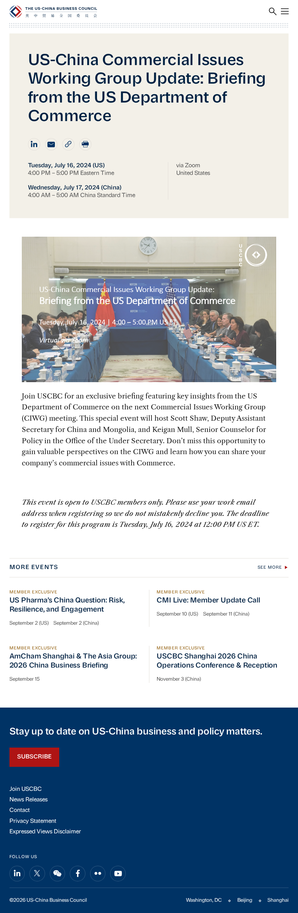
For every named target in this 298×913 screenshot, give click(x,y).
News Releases (28, 800)
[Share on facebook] (77, 873)
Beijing (244, 900)
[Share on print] (85, 144)
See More (270, 567)
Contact (19, 810)
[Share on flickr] (98, 873)
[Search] (273, 11)
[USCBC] (53, 11)
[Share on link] (68, 144)
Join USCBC (25, 789)
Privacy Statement (32, 821)
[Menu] (285, 11)
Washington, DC (204, 900)
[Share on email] (51, 144)
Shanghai (278, 900)
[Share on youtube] (118, 873)
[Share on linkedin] (34, 144)
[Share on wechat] (57, 873)
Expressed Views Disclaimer (45, 832)
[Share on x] (37, 873)
